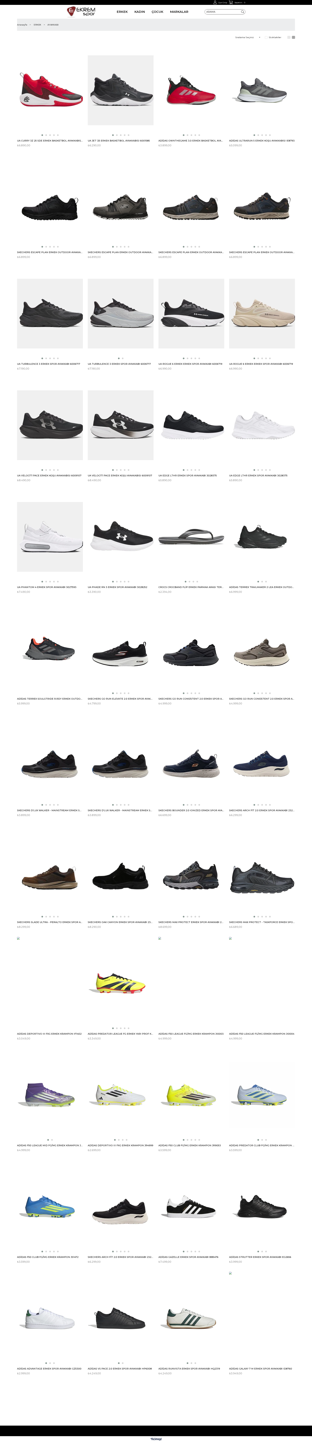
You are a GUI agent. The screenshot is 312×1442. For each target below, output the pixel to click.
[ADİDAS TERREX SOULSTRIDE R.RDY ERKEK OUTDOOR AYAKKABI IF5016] (50, 648)
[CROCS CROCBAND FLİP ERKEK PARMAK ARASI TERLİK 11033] (191, 536)
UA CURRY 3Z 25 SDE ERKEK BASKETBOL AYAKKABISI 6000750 (50, 140)
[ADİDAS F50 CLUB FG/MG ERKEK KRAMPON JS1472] (50, 1206)
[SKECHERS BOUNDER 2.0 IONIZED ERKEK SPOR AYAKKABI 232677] (191, 760)
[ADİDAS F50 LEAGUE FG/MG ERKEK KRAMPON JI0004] (262, 983)
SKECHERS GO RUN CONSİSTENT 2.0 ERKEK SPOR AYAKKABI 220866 (191, 698)
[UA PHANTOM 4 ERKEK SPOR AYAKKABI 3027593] (50, 536)
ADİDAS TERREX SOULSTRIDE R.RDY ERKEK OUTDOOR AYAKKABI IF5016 (50, 698)
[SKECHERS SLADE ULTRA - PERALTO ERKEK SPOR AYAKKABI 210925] (50, 871)
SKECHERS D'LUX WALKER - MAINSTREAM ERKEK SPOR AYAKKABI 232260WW (121, 810)
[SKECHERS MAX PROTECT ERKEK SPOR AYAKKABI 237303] (191, 871)
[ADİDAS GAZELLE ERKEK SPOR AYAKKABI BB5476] (191, 1206)
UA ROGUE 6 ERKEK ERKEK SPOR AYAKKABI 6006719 (190, 363)
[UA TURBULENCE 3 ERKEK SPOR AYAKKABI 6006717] (50, 313)
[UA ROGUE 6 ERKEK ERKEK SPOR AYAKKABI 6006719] (191, 313)
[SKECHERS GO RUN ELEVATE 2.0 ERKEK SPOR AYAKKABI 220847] (121, 648)
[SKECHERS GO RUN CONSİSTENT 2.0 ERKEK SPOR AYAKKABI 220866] (191, 648)
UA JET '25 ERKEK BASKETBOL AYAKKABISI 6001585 (119, 140)
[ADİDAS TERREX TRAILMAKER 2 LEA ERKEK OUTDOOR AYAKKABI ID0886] (262, 536)
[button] (42, 135)
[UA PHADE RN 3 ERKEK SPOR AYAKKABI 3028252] (121, 536)
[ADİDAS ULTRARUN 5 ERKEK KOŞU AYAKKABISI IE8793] (262, 90)
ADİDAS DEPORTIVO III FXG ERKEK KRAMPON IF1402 (49, 1033)
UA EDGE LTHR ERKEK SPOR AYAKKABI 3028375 (187, 475)
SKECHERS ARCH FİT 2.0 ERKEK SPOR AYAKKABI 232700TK (262, 810)
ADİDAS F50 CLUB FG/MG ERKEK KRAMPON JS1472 (47, 1257)
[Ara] (242, 11)
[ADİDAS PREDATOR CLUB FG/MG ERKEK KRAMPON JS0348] (262, 1095)
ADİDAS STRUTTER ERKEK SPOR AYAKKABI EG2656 (260, 1257)
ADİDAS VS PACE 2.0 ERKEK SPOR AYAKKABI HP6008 (120, 1368)
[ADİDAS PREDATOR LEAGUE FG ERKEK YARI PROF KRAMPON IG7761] (121, 983)
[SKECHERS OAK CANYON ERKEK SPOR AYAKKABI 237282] (121, 871)
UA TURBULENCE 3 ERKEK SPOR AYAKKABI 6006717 (48, 363)
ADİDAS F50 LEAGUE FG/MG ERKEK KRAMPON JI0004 (261, 1033)
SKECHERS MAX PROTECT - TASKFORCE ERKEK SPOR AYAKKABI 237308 (262, 922)
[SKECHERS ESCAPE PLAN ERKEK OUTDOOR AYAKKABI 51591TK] (262, 201)
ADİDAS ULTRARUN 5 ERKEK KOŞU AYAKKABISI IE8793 (262, 140)
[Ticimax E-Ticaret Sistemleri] (156, 1439)
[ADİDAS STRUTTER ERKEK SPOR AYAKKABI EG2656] (262, 1206)
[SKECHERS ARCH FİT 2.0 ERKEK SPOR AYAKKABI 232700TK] (262, 760)
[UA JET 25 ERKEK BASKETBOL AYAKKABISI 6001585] (121, 90)
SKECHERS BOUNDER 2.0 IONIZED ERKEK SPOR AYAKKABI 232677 (191, 810)
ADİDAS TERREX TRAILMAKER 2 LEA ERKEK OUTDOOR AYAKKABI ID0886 (262, 587)
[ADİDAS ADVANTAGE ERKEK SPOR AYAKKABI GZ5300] (50, 1318)
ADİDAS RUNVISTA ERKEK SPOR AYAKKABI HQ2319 (189, 1368)
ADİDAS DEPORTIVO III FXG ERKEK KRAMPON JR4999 (120, 1145)
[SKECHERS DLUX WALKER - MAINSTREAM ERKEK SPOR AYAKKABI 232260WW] (121, 760)
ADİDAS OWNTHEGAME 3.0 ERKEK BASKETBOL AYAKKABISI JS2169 (191, 140)
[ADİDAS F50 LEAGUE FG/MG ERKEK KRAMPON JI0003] (191, 983)
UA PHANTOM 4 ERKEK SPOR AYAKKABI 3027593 (46, 587)
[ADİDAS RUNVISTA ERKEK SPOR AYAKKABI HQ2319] (191, 1318)
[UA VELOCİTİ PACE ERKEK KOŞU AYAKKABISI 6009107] (50, 425)
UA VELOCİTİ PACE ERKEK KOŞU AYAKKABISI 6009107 (49, 475)
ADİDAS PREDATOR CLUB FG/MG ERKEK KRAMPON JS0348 (262, 1145)
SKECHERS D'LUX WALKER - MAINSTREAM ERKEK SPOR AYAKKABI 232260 (50, 810)
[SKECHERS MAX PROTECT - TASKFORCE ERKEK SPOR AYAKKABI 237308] (262, 871)
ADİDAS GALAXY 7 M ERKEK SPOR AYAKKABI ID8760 (260, 1368)
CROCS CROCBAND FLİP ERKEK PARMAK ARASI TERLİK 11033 (191, 587)
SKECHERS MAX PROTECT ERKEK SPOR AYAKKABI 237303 (191, 922)
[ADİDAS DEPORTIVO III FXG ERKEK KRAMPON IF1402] (50, 983)
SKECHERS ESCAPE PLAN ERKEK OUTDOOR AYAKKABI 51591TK (262, 252)
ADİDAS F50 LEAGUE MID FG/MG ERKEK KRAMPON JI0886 (50, 1145)
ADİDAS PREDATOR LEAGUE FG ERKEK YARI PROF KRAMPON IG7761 (121, 1033)
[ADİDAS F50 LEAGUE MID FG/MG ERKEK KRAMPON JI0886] (50, 1095)
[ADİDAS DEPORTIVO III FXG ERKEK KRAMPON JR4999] (121, 1095)
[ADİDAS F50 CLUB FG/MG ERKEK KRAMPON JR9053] (191, 1095)
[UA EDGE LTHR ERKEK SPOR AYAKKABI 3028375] (191, 425)
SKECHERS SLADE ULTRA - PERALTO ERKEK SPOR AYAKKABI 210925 (50, 922)
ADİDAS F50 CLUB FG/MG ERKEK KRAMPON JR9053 (189, 1145)
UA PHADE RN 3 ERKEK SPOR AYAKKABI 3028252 (117, 587)
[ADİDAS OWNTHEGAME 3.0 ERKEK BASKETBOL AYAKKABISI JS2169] (191, 90)
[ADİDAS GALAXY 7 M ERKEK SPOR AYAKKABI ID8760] (262, 1318)
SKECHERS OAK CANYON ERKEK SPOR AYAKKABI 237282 (121, 922)
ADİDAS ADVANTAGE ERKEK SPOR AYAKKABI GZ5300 (49, 1368)
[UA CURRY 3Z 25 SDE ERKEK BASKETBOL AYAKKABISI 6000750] (50, 90)
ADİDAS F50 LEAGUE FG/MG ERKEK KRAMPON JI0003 (191, 1033)
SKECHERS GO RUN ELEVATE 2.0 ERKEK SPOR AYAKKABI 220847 (121, 698)
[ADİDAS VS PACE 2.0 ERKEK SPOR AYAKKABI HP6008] (121, 1318)
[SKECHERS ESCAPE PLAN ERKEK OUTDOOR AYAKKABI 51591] (50, 201)
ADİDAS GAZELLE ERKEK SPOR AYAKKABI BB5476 (188, 1257)
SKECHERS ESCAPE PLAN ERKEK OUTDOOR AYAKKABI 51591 (50, 252)
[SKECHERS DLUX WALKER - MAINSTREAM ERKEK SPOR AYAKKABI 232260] (50, 760)
